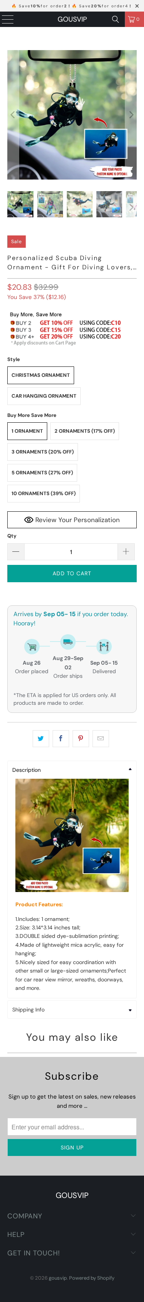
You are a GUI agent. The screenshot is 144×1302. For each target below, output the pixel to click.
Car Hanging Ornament (44, 396)
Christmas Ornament (41, 375)
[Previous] (13, 115)
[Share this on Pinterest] (81, 738)
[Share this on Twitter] (41, 738)
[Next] (131, 115)
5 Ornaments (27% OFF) (42, 472)
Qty (12, 536)
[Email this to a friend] (101, 738)
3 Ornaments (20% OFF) (43, 452)
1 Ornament (27, 431)
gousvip (72, 19)
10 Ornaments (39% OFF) (44, 493)
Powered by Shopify (91, 1278)
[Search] (115, 19)
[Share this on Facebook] (61, 738)
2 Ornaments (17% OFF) (85, 431)
